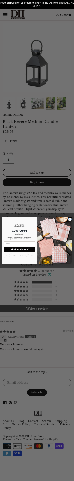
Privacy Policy (13, 257)
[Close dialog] (69, 219)
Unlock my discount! (19, 249)
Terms (18, 257)
